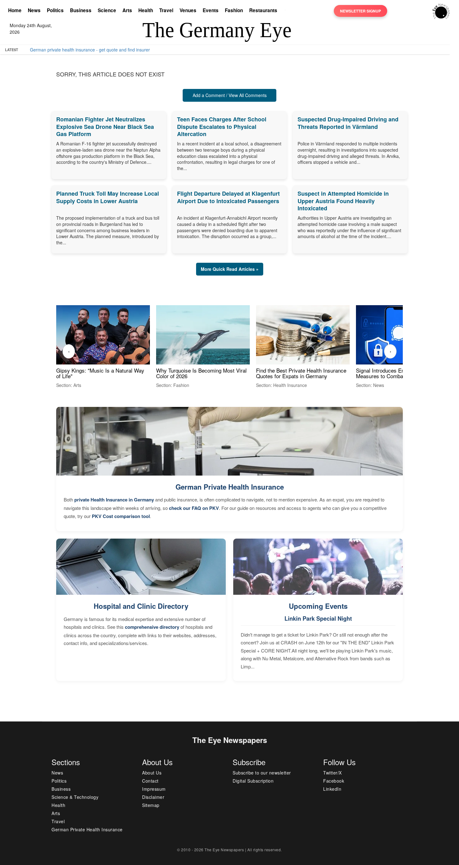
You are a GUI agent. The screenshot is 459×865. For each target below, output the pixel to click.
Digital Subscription (253, 781)
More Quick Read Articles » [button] (230, 269)
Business (80, 10)
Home (15, 10)
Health (145, 10)
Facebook (333, 781)
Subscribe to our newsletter (262, 773)
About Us (151, 773)
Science (107, 10)
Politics (55, 10)
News (34, 10)
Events (211, 10)
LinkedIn (332, 789)
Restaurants (263, 10)
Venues (188, 10)
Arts (127, 10)
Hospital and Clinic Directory (141, 606)
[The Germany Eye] (441, 10)
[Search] (287, 10)
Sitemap (151, 805)
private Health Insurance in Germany (114, 499)
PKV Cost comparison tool (121, 516)
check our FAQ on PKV (194, 508)
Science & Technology (75, 797)
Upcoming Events (318, 606)
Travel (166, 10)
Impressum (154, 789)
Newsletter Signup (360, 11)
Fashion (234, 10)
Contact (150, 781)
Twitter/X (332, 773)
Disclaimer (153, 797)
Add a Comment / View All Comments (230, 95)
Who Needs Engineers (235, 49)
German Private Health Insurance (229, 487)
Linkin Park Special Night (318, 618)
